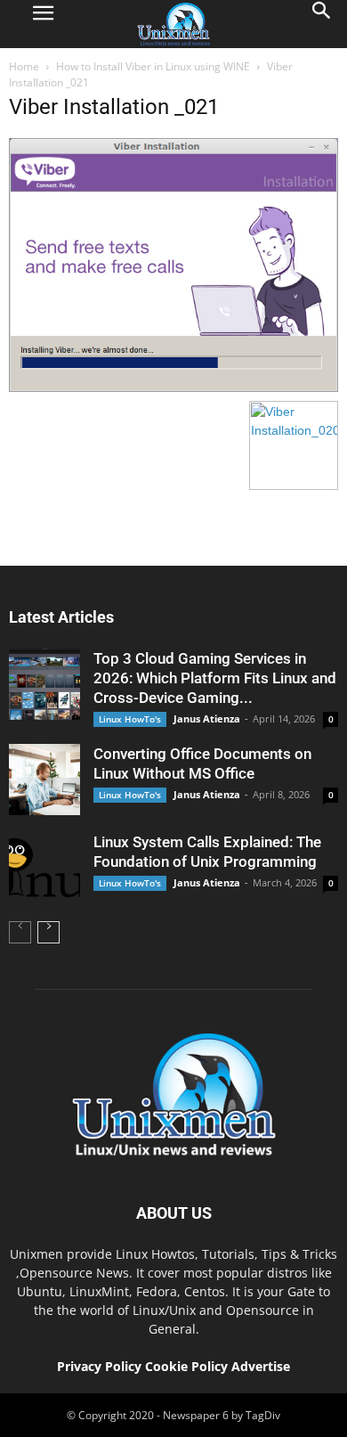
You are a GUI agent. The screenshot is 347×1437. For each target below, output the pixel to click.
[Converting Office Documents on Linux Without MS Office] (44, 779)
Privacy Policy (99, 1366)
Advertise (260, 1366)
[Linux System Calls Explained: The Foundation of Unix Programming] (44, 867)
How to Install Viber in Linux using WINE (153, 66)
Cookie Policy (188, 1366)
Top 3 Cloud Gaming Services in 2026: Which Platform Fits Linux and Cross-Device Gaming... (214, 677)
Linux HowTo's (130, 719)
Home (24, 66)
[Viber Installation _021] (173, 387)
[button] (322, 24)
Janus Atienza (207, 718)
